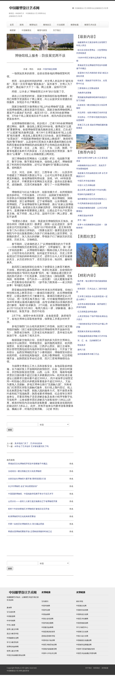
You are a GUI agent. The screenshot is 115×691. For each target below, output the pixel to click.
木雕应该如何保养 (85, 215)
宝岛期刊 (45, 601)
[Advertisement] (58, 545)
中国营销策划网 (82, 623)
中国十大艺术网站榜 (86, 185)
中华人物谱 (11, 625)
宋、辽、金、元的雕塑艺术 (89, 340)
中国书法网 (46, 610)
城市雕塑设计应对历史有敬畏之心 (92, 199)
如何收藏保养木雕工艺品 (88, 354)
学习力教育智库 (13, 642)
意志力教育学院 (13, 633)
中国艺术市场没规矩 (86, 180)
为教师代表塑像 (84, 92)
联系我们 (96, 668)
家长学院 (79, 601)
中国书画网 (46, 605)
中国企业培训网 (47, 618)
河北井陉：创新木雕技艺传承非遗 (92, 112)
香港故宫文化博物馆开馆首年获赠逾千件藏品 (27, 463)
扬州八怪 (81, 349)
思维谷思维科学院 (48, 636)
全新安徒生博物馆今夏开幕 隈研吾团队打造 (27, 478)
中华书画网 (11, 620)
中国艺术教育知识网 (49, 644)
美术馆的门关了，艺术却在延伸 (28, 443)
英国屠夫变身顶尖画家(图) (89, 331)
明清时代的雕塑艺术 (86, 194)
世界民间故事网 (13, 646)
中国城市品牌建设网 (83, 644)
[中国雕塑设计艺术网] (24, 8)
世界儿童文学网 (13, 629)
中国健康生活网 (13, 638)
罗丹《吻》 (82, 220)
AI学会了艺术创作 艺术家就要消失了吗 (32, 446)
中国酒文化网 (81, 605)
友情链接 (105, 668)
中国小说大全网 (82, 636)
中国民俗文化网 (82, 614)
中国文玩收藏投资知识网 (16, 655)
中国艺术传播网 (82, 618)
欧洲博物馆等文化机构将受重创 (22, 516)
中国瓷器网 (11, 616)
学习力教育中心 (82, 627)
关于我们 (88, 668)
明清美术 (81, 345)
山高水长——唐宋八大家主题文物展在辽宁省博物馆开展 (32, 501)
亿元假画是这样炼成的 (87, 311)
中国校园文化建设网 (83, 640)
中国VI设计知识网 (48, 640)
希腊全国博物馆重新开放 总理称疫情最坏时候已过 (30, 531)
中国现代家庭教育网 (49, 649)
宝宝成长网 (11, 612)
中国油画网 (46, 614)
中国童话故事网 (47, 627)
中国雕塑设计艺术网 (14, 671)
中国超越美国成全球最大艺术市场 (92, 336)
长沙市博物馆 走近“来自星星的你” (23, 486)
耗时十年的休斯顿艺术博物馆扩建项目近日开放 (28, 508)
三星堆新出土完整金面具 (88, 88)
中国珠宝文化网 (82, 631)
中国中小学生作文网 (49, 653)
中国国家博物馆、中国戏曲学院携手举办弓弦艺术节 (30, 493)
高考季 (9, 607)
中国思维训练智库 (48, 631)
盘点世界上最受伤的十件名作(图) (92, 189)
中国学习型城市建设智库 (85, 649)
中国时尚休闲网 (82, 610)
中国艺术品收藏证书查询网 (86, 653)
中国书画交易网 (50, 69)
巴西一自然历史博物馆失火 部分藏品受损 (26, 524)
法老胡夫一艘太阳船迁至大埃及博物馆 (25, 471)
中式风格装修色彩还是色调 (89, 203)
